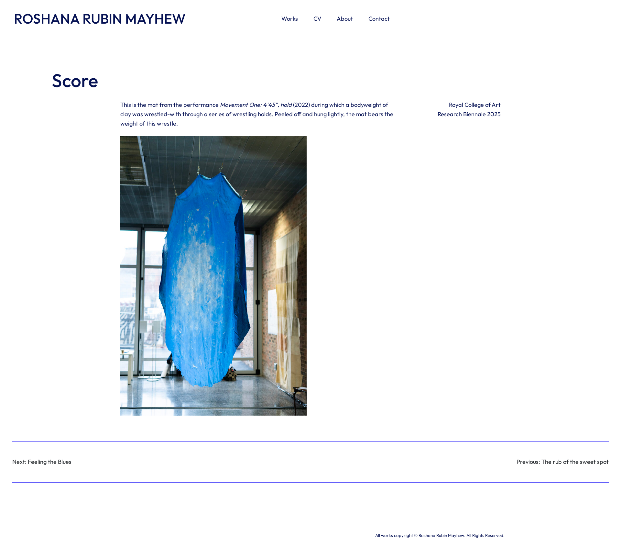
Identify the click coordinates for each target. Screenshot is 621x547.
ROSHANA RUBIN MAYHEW (100, 18)
